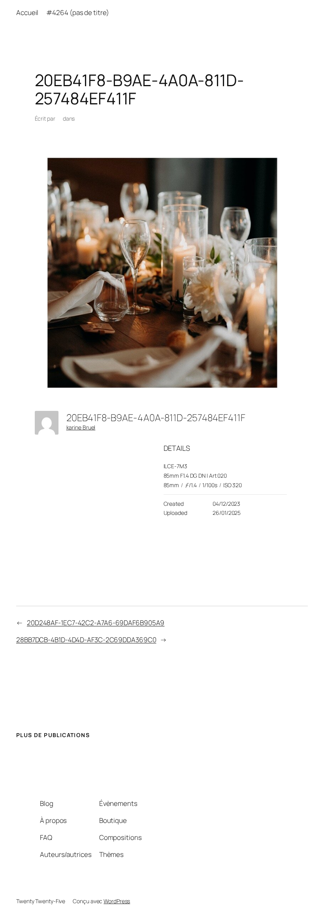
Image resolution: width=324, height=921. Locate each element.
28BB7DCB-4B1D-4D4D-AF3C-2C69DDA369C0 (86, 639)
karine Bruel (81, 427)
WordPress (117, 901)
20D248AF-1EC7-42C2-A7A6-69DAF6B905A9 (95, 622)
